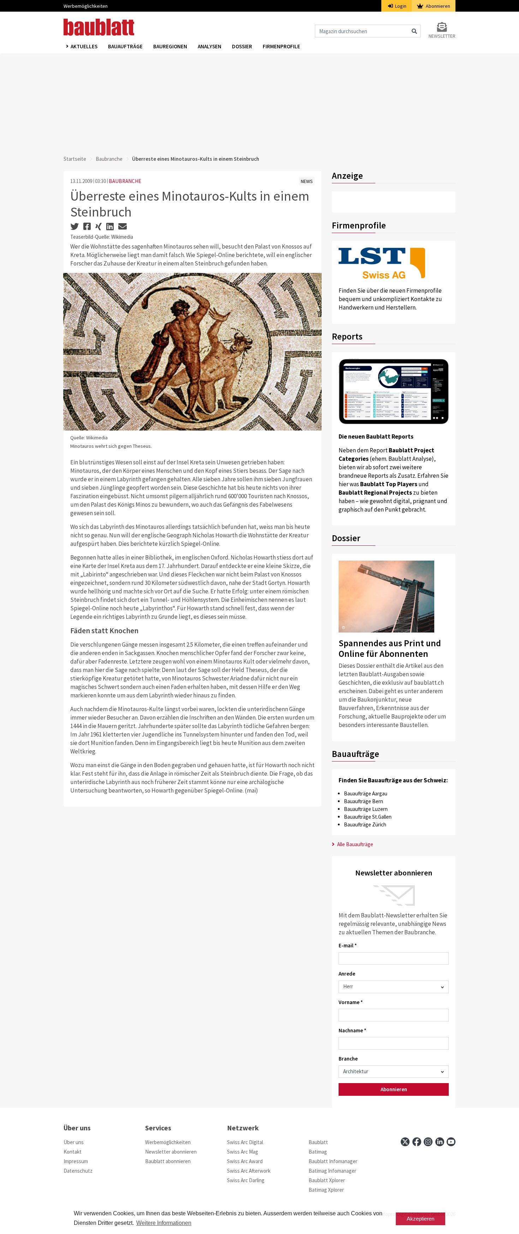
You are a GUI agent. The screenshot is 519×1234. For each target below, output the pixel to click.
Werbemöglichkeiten (86, 6)
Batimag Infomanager (332, 1170)
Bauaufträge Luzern (366, 809)
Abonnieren (437, 6)
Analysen (209, 46)
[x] (405, 1141)
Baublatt (318, 1142)
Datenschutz (78, 1170)
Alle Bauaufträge (354, 844)
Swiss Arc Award (245, 1161)
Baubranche (109, 158)
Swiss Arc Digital (245, 1142)
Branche (348, 1058)
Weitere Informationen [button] (163, 1223)
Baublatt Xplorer (327, 1180)
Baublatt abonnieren (168, 1161)
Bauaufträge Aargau (365, 793)
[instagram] (428, 1141)
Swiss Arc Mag (242, 1151)
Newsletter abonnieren (171, 1151)
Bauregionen (170, 46)
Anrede (347, 973)
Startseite (75, 158)
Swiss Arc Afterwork (248, 1170)
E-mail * (348, 945)
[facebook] (416, 1141)
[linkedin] (439, 1141)
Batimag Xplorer (326, 1189)
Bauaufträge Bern (363, 801)
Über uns (74, 1142)
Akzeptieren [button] (420, 1219)
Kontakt (73, 1151)
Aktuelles (84, 46)
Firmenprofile (281, 46)
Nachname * (352, 1030)
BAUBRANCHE (125, 181)
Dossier (242, 46)
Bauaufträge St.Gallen (368, 816)
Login (400, 6)
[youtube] (451, 1141)
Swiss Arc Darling (245, 1180)
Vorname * (351, 1002)
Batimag (318, 1151)
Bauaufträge (125, 46)
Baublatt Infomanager (333, 1161)
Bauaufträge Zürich (365, 824)
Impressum (76, 1161)
